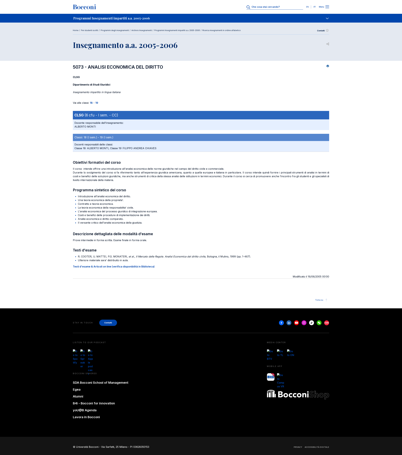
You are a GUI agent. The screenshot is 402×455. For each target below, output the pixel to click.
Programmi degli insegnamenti (115, 30)
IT (315, 7)
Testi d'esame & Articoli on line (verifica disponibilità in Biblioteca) (114, 266)
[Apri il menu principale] (327, 7)
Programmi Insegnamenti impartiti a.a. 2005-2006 (177, 30)
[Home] (84, 7)
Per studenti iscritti (89, 30)
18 (91, 102)
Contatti (321, 30)
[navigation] (201, 18)
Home (76, 30)
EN (307, 7)
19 (96, 102)
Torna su (319, 300)
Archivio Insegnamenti (141, 30)
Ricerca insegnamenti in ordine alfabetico (221, 30)
